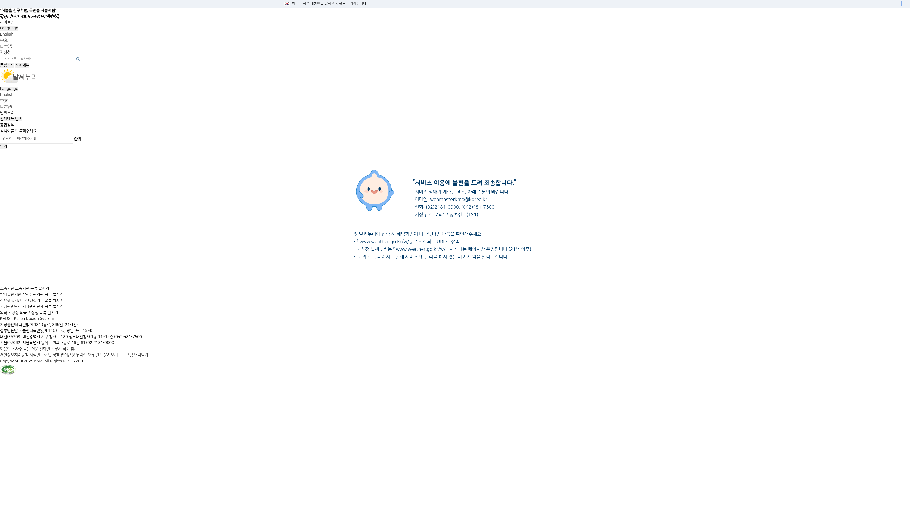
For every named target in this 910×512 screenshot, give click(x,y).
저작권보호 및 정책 (44, 355)
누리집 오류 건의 (89, 355)
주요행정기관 (10, 300)
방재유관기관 (10, 294)
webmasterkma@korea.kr (458, 199)
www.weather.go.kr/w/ (384, 241)
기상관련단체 (10, 306)
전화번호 (47, 349)
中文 (4, 40)
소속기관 (7, 288)
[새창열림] (18, 82)
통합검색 (7, 65)
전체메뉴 (22, 65)
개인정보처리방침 (14, 355)
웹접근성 (68, 355)
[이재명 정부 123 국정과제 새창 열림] (453, 16)
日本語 (6, 46)
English (7, 34)
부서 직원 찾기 (66, 349)
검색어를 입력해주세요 (18, 131)
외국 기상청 (9, 313)
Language (9, 28)
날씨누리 (7, 113)
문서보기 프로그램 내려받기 (126, 355)
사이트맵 (7, 22)
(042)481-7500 (478, 207)
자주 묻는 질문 (26, 349)
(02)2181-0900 (442, 207)
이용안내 (7, 349)
